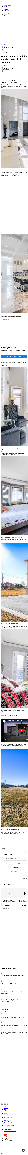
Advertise (6, 1108)
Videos (5, 6)
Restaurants (6, 11)
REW (2, 838)
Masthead (6, 1113)
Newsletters (6, 1112)
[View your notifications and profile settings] (25, 863)
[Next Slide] (26, 897)
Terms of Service (8, 1117)
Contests (6, 9)
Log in (21, 852)
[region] (14, 866)
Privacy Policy (7, 1118)
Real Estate (3, 44)
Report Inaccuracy (5, 48)
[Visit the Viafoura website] (24, 878)
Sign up (24, 852)
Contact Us (6, 1106)
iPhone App (6, 1114)
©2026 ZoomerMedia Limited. (11, 1125)
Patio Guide (6, 10)
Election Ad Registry (8, 1116)
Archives (6, 1110)
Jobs (5, 1109)
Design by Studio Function (10, 1131)
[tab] (5, 864)
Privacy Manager (7, 1129)
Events (5, 7)
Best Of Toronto (7, 5)
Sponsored (3, 1011)
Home (5, 3)
